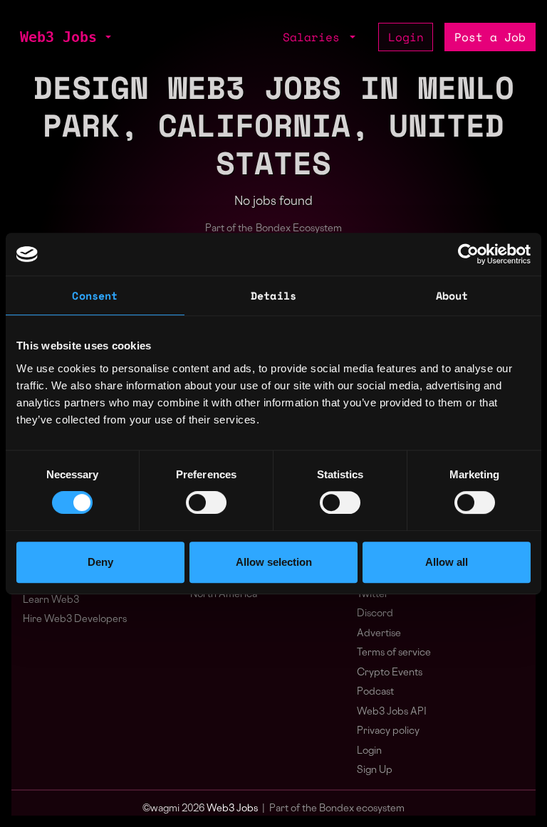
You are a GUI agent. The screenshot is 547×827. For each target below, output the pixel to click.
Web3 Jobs (58, 37)
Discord (375, 613)
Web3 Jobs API (392, 712)
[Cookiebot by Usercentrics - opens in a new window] (468, 254)
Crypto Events (389, 673)
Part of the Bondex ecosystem (337, 808)
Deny (100, 562)
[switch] (206, 502)
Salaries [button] (315, 37)
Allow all (446, 562)
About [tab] (452, 295)
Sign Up (374, 770)
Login (406, 37)
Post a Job (490, 37)
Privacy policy (388, 731)
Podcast (375, 692)
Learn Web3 (51, 600)
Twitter (373, 594)
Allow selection (274, 562)
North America (223, 594)
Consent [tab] (95, 295)
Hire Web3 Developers (75, 619)
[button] (107, 37)
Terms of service (394, 653)
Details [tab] (273, 295)
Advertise (379, 633)
